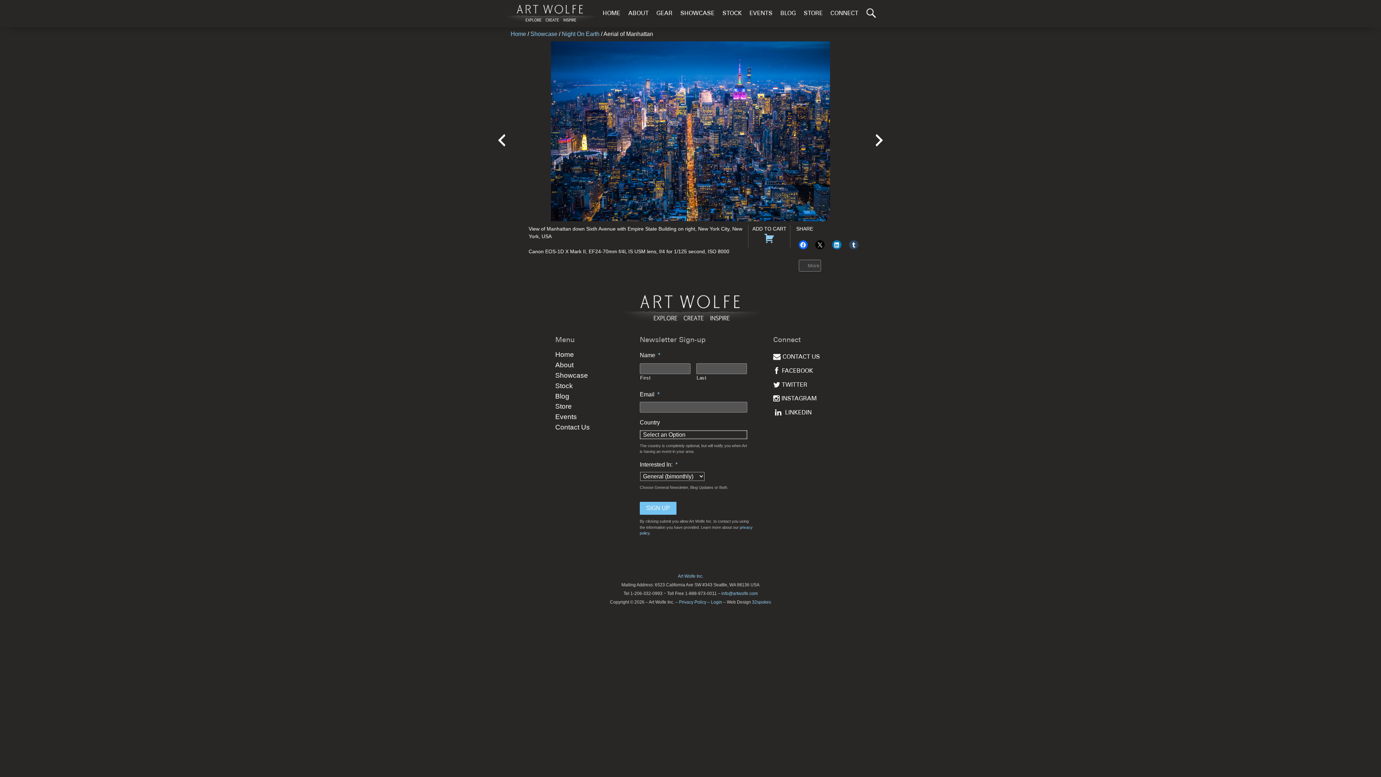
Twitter (794, 385)
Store (813, 14)
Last (702, 378)
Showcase (697, 14)
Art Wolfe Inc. (690, 576)
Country (650, 422)
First (645, 378)
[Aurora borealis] (879, 135)
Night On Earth (581, 34)
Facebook (797, 371)
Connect (844, 14)
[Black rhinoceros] (502, 135)
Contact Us (572, 427)
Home (611, 14)
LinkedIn (798, 413)
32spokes (761, 602)
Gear (664, 14)
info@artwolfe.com (739, 593)
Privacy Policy (692, 602)
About (638, 14)
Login (716, 602)
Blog (788, 14)
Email (650, 394)
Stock (732, 14)
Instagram (799, 399)
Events (760, 14)
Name (650, 355)
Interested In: (659, 465)
